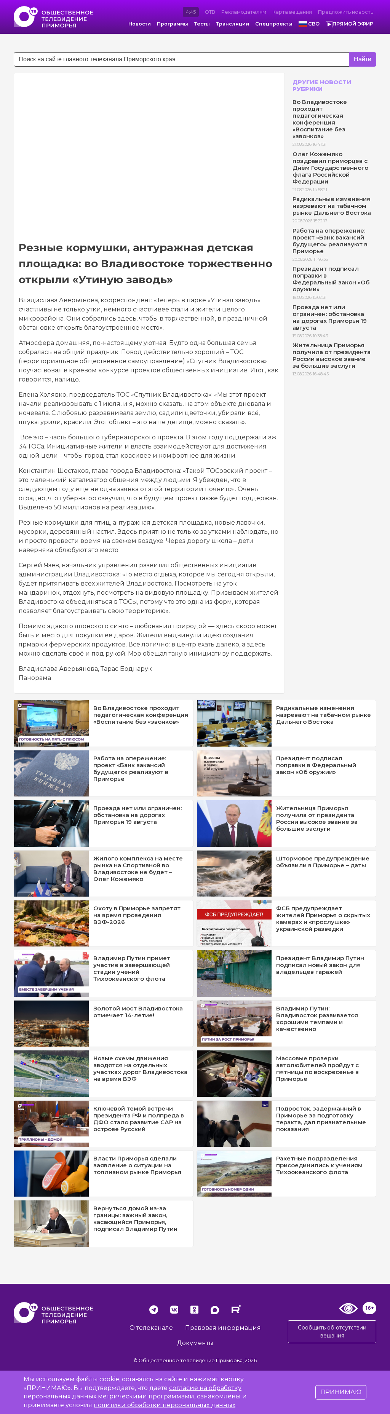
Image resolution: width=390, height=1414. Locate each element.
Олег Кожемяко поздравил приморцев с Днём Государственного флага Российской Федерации (330, 167)
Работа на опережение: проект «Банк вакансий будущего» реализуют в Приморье (330, 241)
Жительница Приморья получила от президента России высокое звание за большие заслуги (331, 355)
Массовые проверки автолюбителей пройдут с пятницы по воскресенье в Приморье (317, 1068)
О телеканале (151, 1327)
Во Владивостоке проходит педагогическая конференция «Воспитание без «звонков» (319, 119)
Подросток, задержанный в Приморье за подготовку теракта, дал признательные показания (321, 1119)
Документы (195, 1343)
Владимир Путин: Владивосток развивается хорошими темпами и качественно (317, 1019)
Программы (172, 24)
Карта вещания (292, 12)
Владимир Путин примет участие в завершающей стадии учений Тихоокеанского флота (131, 968)
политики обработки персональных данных (164, 1405)
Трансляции (232, 24)
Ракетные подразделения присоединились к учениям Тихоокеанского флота (319, 1165)
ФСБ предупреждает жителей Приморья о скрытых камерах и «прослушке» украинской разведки (323, 918)
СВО (314, 24)
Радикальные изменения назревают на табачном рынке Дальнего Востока (331, 205)
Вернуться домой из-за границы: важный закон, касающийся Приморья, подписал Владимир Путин (135, 1218)
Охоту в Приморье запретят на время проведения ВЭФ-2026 (137, 915)
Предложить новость (345, 12)
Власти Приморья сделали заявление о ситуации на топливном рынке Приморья (137, 1165)
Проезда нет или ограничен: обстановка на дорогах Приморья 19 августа (329, 317)
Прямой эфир (352, 24)
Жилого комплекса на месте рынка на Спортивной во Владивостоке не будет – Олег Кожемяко (138, 869)
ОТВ (210, 12)
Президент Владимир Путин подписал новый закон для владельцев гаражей (320, 964)
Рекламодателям (243, 12)
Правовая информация (223, 1327)
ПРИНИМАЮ (340, 1392)
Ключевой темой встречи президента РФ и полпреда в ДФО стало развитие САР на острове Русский (138, 1119)
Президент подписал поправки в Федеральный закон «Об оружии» (330, 279)
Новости (139, 24)
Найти (362, 59)
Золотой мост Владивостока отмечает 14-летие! (138, 1012)
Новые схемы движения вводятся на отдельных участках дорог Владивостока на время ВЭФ (140, 1068)
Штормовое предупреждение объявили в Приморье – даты (322, 862)
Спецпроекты (273, 24)
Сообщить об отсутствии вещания (332, 1331)
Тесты (202, 24)
